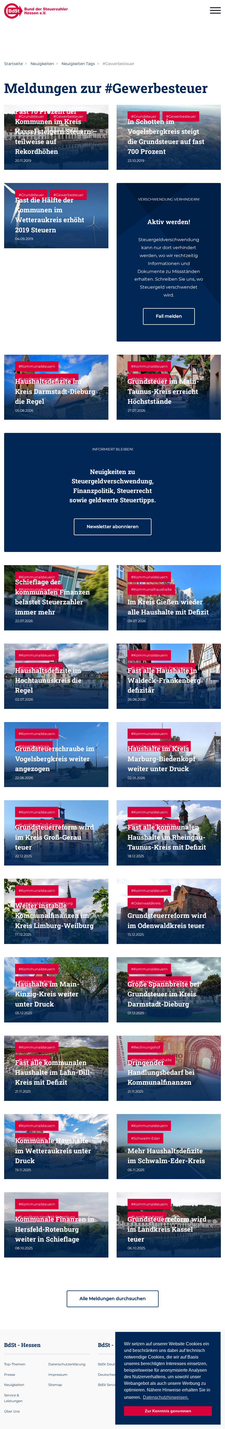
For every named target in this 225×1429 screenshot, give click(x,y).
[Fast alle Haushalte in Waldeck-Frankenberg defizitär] (169, 676)
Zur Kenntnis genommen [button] (168, 1411)
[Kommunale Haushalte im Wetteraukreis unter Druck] (56, 1146)
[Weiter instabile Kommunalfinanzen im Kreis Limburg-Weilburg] (56, 911)
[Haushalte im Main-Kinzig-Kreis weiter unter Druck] (56, 989)
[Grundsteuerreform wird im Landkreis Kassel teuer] (169, 1225)
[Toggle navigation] (215, 11)
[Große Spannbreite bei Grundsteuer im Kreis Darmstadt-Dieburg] (169, 989)
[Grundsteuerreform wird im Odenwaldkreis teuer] (169, 911)
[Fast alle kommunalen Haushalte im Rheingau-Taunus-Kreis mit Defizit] (169, 833)
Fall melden (169, 316)
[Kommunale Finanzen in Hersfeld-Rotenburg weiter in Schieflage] (56, 1225)
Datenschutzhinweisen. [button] (166, 1397)
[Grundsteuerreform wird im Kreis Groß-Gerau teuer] (56, 833)
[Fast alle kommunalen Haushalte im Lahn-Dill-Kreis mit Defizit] (56, 1068)
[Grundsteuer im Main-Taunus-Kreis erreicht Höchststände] (169, 387)
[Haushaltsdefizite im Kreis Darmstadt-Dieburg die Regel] (56, 387)
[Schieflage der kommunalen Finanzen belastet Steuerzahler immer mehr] (56, 597)
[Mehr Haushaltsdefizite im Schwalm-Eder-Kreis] (169, 1146)
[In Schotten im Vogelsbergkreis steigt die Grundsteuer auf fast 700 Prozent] (169, 137)
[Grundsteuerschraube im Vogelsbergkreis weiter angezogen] (56, 754)
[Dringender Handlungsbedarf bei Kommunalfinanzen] (169, 1068)
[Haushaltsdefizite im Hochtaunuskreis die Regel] (56, 676)
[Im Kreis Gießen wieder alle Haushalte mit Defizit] (169, 597)
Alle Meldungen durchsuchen (113, 1298)
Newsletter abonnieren (113, 526)
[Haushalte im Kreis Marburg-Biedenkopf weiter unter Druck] (169, 754)
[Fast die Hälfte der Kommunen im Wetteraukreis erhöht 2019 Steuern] (56, 215)
